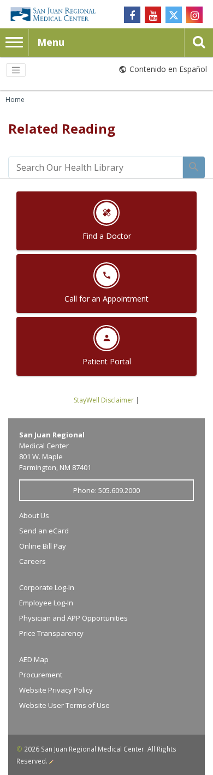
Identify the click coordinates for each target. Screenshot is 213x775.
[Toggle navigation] (16, 70)
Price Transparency (51, 633)
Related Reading (61, 128)
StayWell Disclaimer (104, 400)
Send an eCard (44, 531)
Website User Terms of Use (64, 705)
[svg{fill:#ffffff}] (173, 15)
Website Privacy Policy (56, 690)
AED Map (34, 659)
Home (15, 99)
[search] (95, 167)
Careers (32, 561)
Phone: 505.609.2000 (106, 490)
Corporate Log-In (46, 587)
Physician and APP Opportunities (73, 618)
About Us (34, 515)
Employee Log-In (46, 603)
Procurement (40, 675)
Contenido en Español (168, 69)
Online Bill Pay (42, 546)
